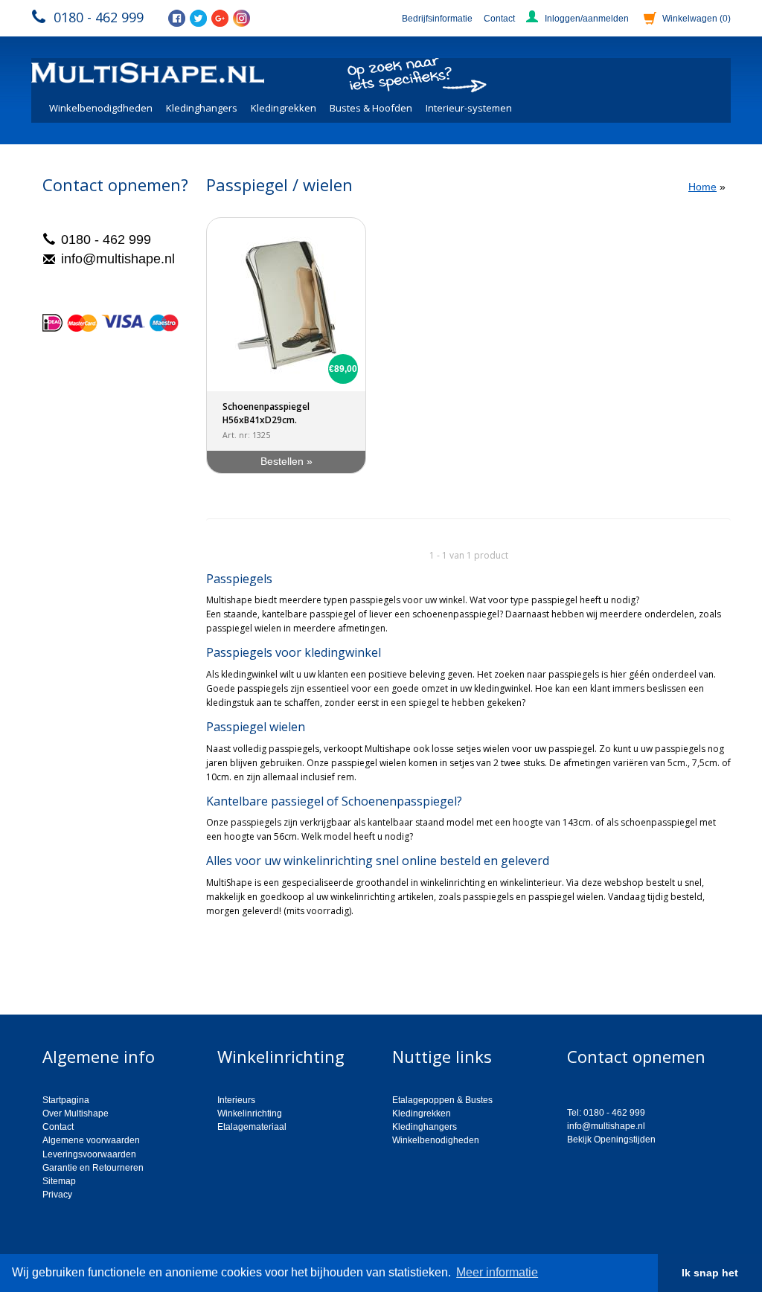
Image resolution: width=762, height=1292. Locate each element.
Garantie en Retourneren (93, 1168)
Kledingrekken (283, 108)
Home (702, 187)
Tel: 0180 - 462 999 (606, 1113)
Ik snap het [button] (710, 1273)
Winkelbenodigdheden (101, 108)
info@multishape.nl (118, 258)
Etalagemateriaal (251, 1127)
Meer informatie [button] (497, 1272)
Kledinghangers (201, 108)
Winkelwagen (696, 18)
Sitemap (59, 1181)
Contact (499, 18)
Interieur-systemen (469, 108)
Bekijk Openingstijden (611, 1139)
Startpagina (65, 1100)
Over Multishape (75, 1113)
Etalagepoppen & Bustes (442, 1100)
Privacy (57, 1194)
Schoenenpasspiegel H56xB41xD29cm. (266, 412)
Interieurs (236, 1100)
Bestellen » (286, 461)
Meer (217, 936)
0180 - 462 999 (99, 17)
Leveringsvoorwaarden (89, 1154)
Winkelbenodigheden (435, 1140)
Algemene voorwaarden (91, 1140)
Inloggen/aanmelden (587, 18)
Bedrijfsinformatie (437, 18)
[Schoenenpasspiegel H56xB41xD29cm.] (286, 305)
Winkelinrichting (249, 1113)
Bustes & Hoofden (371, 108)
